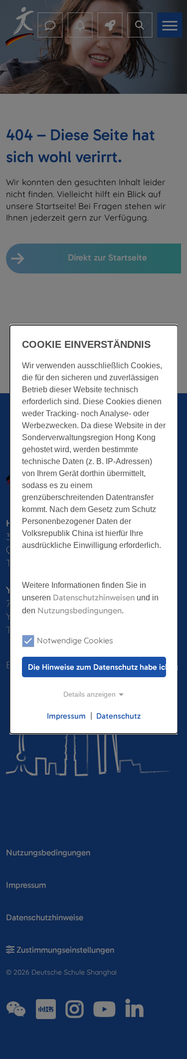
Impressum (65, 716)
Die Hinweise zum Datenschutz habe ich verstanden (96, 667)
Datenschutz (118, 716)
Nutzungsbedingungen (79, 610)
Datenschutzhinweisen (93, 597)
